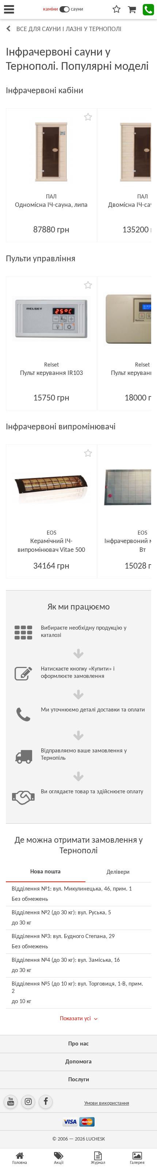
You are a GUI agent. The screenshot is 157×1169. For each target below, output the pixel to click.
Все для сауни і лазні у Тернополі (69, 29)
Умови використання (106, 1103)
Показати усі (75, 1019)
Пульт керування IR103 (51, 373)
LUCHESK (95, 1139)
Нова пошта (45, 872)
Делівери (118, 872)
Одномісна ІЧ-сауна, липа (51, 205)
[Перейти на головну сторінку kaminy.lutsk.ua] (64, 9)
